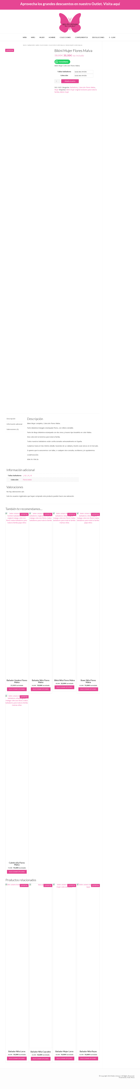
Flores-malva (27, 480)
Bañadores (31, 45)
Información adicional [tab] (14, 424)
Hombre (52, 37)
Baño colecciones (42, 45)
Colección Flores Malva (57, 45)
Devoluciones (98, 37)
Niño (33, 37)
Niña (25, 37)
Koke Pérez (131, 1077)
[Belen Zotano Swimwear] (70, 23)
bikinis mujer (64, 92)
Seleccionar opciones (17, 689)
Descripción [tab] (11, 419)
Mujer (41, 37)
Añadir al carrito (70, 81)
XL (29, 475)
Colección (64, 75)
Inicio (25, 45)
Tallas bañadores (64, 72)
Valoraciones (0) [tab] (13, 429)
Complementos (81, 37)
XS (31, 475)
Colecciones (65, 37)
